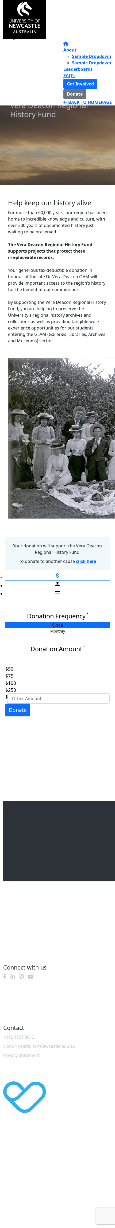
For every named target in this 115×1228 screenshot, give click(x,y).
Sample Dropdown (91, 56)
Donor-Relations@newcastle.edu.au (39, 1046)
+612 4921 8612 (18, 1037)
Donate (75, 94)
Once (57, 625)
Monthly (57, 631)
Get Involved (80, 84)
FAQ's (69, 76)
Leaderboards (78, 69)
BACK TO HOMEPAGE (89, 102)
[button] (54, 668)
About (69, 50)
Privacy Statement (21, 1055)
